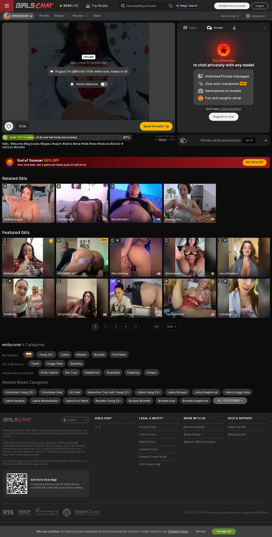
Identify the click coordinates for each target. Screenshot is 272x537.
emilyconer (11, 344)
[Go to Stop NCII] (87, 512)
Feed (96, 16)
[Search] (171, 6)
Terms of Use (147, 434)
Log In (260, 5)
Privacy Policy (148, 427)
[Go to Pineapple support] (67, 513)
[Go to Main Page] (35, 5)
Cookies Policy (148, 449)
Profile (44, 16)
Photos (80, 16)
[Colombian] (28, 354)
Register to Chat (223, 116)
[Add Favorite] (9, 126)
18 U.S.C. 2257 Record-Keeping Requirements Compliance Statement (226, 512)
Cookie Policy (178, 531)
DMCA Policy (147, 441)
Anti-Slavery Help (150, 464)
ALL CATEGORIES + (230, 400)
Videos (60, 16)
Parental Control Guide (153, 456)
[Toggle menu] (7, 5)
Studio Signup (192, 434)
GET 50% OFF (255, 162)
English (72, 419)
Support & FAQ (237, 427)
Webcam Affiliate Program (199, 441)
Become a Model (194, 427)
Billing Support (237, 434)
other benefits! (231, 109)
